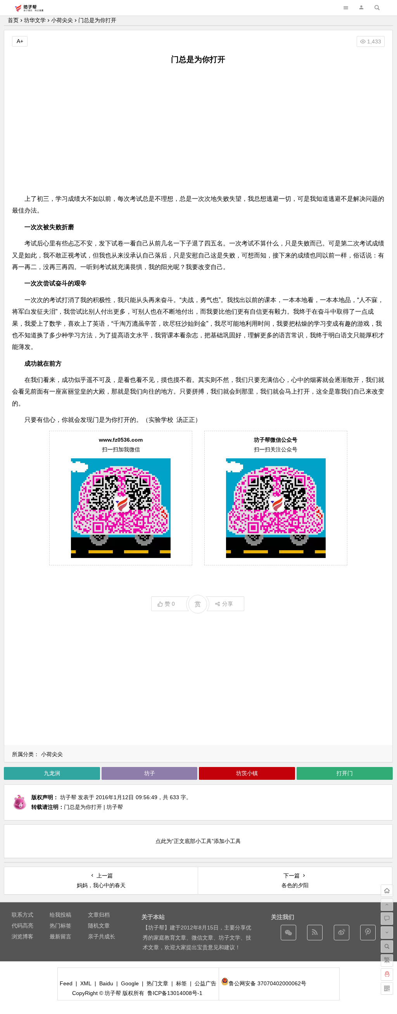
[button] (361, 7)
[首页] (387, 890)
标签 (181, 983)
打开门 (345, 773)
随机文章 (99, 925)
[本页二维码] (387, 988)
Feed (66, 983)
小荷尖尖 (62, 20)
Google (130, 983)
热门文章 (157, 983)
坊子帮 (68, 797)
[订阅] (315, 932)
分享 (227, 604)
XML (85, 983)
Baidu (106, 983)
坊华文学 (35, 20)
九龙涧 (52, 773)
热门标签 (60, 925)
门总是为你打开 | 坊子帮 (93, 807)
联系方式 (22, 915)
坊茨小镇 (247, 773)
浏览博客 (22, 936)
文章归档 (99, 915)
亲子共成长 (101, 936)
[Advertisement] (198, 129)
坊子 (149, 773)
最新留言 (60, 936)
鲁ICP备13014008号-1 (174, 993)
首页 (13, 20)
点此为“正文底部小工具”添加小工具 (198, 841)
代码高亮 (22, 925)
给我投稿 (60, 915)
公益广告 (205, 983)
